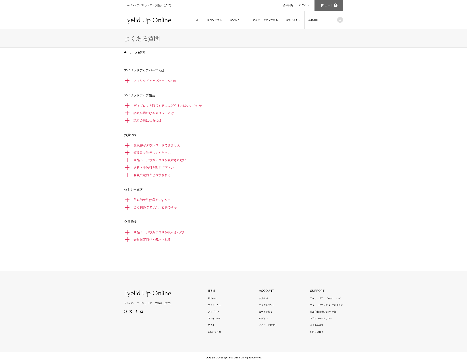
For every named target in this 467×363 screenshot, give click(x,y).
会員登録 (288, 5)
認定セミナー (237, 20)
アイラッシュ (214, 305)
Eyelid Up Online (147, 19)
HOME (195, 20)
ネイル (211, 325)
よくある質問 (316, 325)
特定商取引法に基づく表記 (323, 311)
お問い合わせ (293, 20)
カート (330, 5)
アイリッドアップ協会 (265, 20)
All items (212, 298)
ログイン (304, 5)
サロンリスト (214, 20)
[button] (233, 81)
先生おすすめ (214, 331)
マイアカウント (266, 305)
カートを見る (265, 311)
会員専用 (313, 20)
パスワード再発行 (268, 325)
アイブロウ (213, 311)
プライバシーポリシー (321, 318)
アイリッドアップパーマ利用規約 (326, 305)
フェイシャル (214, 318)
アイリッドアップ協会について (325, 298)
